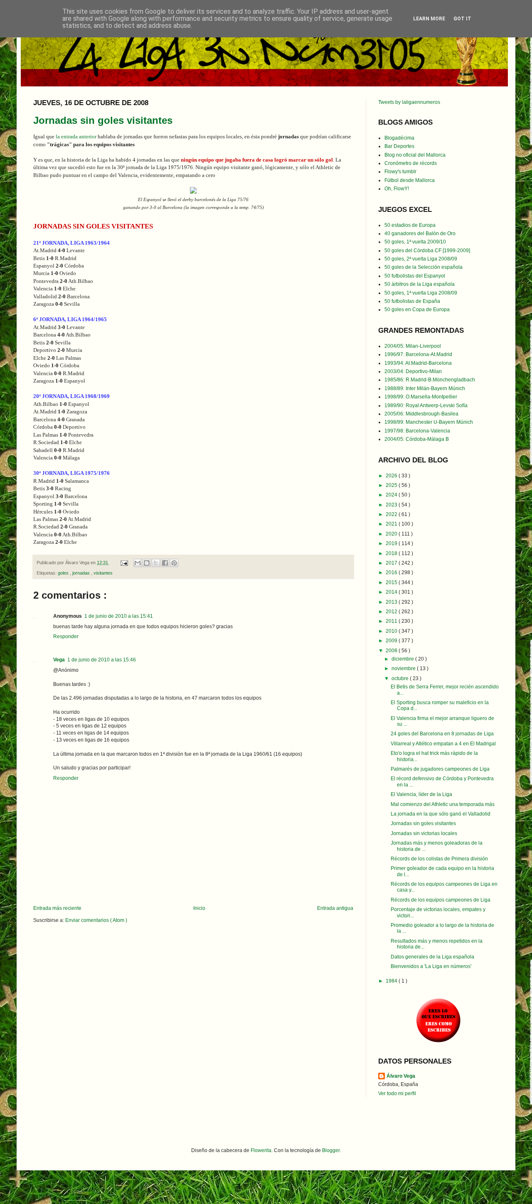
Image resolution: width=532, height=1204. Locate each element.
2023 (392, 505)
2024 (392, 495)
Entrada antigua (335, 908)
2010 (392, 631)
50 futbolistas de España (412, 301)
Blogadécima (399, 138)
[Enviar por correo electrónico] (137, 563)
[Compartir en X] (156, 563)
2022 (392, 514)
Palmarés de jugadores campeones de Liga (440, 769)
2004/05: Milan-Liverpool (412, 346)
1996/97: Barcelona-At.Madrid (418, 354)
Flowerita (261, 1150)
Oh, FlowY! (396, 189)
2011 (392, 621)
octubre (401, 678)
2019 (392, 543)
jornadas (81, 572)
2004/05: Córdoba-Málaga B (416, 439)
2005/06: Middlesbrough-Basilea (421, 414)
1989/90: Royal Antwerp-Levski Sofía (426, 405)
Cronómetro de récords (410, 163)
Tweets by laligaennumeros (409, 102)
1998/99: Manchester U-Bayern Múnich (428, 422)
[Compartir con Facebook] (165, 563)
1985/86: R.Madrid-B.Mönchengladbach (429, 380)
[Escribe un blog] (147, 563)
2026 (392, 476)
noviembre (404, 668)
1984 (392, 981)
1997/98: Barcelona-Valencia (417, 431)
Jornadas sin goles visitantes (102, 120)
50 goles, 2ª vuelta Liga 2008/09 (420, 259)
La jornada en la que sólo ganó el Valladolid (440, 814)
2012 (392, 611)
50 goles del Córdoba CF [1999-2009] (427, 250)
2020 (392, 534)
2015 (392, 582)
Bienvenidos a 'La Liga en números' (431, 966)
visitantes (103, 572)
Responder (66, 636)
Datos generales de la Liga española (432, 957)
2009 (392, 641)
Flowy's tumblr (400, 171)
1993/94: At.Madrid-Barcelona (418, 363)
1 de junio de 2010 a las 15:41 (118, 616)
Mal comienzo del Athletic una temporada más (443, 804)
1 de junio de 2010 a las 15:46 (101, 660)
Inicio (199, 908)
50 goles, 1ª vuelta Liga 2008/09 (420, 293)
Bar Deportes (399, 146)
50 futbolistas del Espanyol (414, 276)
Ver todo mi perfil (397, 1093)
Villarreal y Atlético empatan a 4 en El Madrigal (443, 744)
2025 (392, 485)
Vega (59, 660)
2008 (392, 651)
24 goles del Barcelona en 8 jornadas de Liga (442, 734)
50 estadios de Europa (410, 225)
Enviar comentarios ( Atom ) (96, 920)
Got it (462, 19)
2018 (392, 553)
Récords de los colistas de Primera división (439, 859)
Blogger (331, 1150)
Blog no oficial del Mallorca (415, 155)
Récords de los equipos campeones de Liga (440, 900)
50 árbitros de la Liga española (419, 284)
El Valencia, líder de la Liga (421, 794)
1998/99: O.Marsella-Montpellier (420, 397)
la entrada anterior (76, 136)
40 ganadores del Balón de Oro (420, 233)
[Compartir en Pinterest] (174, 563)
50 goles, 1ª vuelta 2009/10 (415, 242)
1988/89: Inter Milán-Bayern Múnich (424, 388)
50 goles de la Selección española (423, 267)
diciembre (403, 659)
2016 (392, 572)
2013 (392, 602)
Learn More (429, 19)
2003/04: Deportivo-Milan (413, 371)
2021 (392, 524)
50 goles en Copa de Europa (417, 309)
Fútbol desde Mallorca (409, 180)
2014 (392, 592)
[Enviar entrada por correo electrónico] (123, 562)
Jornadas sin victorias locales (424, 833)
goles (64, 572)
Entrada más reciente (57, 908)
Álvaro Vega (401, 1076)
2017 (392, 563)
